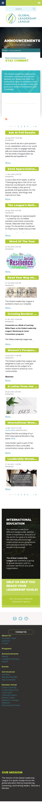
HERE (13, 438)
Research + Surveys (10, 700)
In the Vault (7, 692)
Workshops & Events (11, 705)
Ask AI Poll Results (22, 132)
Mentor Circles (8, 697)
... (31, 126)
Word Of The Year (22, 241)
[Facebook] (14, 619)
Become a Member (21, 794)
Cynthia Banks (10, 430)
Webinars (6, 702)
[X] (20, 619)
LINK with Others (9, 695)
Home (4, 50)
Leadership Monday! (22, 458)
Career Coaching (9, 687)
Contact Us (21, 632)
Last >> (36, 126)
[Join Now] (21, 552)
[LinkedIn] (26, 619)
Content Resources (10, 690)
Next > (33, 126)
